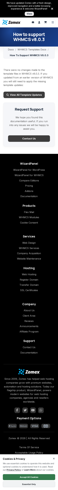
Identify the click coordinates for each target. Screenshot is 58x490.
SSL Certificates (29, 290)
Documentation (29, 196)
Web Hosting (29, 274)
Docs (11, 49)
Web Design (29, 242)
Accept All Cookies (29, 477)
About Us (29, 310)
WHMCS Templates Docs (32, 49)
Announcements (29, 326)
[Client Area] (39, 22)
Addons (29, 191)
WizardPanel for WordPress (29, 169)
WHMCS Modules (29, 217)
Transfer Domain (29, 284)
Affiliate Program (29, 331)
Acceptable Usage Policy (29, 452)
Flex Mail (29, 212)
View (29, 13)
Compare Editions (29, 180)
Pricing (29, 185)
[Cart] (45, 22)
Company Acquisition (29, 253)
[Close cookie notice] (54, 458)
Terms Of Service (29, 447)
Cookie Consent (29, 222)
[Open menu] (53, 22)
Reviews (29, 321)
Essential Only (29, 484)
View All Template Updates (26, 94)
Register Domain (29, 279)
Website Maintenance (29, 258)
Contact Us (29, 138)
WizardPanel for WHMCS (29, 175)
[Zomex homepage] (11, 22)
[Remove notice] (52, 8)
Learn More (30, 470)
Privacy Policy (14, 470)
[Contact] (33, 22)
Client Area (29, 315)
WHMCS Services (29, 248)
